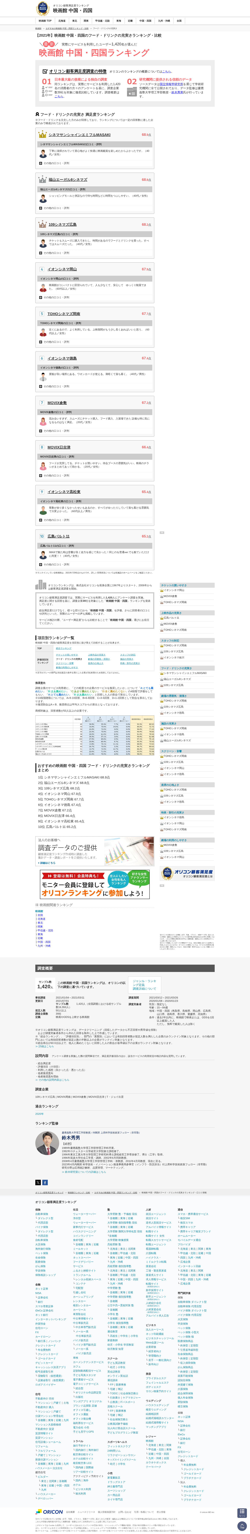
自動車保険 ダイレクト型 (192, 1301)
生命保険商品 (185, 1354)
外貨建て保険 (185, 1384)
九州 (66, 1420)
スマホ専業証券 (44, 1306)
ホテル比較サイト (83, 1458)
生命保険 (40, 1257)
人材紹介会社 (153, 1304)
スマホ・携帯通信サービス (193, 1214)
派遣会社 (151, 1266)
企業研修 (151, 1346)
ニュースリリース (86, 1512)
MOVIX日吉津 (59, 447)
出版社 (79, 1396)
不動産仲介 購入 (44, 1407)
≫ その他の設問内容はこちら (52, 1079)
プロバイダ (184, 1244)
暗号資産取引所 (44, 1371)
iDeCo (181, 1434)
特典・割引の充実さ (130, 663)
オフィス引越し (82, 1409)
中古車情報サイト (83, 1318)
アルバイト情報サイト (158, 1227)
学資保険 (40, 1270)
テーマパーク (153, 1466)
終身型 (184, 1345)
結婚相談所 (152, 1413)
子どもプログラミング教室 (122, 1432)
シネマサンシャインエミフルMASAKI (80, 135)
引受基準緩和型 (189, 1349)
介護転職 (151, 1253)
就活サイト (152, 1218)
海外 (85, 1480)
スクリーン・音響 (65, 663)
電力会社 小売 (81, 1427)
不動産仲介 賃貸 (44, 1428)
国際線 (90, 1467)
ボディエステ (153, 1387)
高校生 (114, 1335)
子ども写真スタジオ (84, 1375)
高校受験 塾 (114, 1244)
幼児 (112, 1367)
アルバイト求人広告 (157, 1315)
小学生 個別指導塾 (118, 1322)
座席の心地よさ (95, 663)
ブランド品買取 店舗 (85, 1405)
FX (37, 1332)
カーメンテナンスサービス (88, 1362)
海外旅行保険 (43, 1248)
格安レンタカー (82, 1305)
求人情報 (161, 1512)
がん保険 (40, 1266)
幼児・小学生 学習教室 (120, 1344)
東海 (40, 934)
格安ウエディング (156, 1409)
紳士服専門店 (115, 1486)
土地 (66, 1402)
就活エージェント (156, 1214)
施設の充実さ (126, 659)
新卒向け (153, 1364)
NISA (38, 1293)
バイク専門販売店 (86, 1344)
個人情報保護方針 (106, 1512)
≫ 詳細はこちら (44, 1046)
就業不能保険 (185, 1375)
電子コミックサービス (86, 1383)
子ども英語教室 (116, 1362)
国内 (78, 1480)
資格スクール (115, 1406)
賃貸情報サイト (44, 1433)
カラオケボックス (156, 1462)
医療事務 (121, 1384)
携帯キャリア (188, 1227)
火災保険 (40, 1244)
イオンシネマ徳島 (62, 358)
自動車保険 (41, 1214)
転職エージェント (156, 1244)
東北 (40, 922)
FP (111, 1384)
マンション (44, 1402)
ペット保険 (41, 1253)
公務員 (114, 1402)
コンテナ (81, 1283)
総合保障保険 (185, 1393)
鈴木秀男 (177, 92)
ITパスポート (127, 1402)
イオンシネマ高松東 (64, 492)
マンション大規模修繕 (48, 1424)
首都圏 (42, 1420)
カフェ (77, 1366)
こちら (166, 71)
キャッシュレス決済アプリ (50, 1367)
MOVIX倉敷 (57, 403)
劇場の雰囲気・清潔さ (99, 659)
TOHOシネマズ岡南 (64, 314)
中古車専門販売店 (86, 1327)
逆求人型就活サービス (158, 1222)
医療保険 (40, 1261)
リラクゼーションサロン (121, 1455)
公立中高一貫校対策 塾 (120, 1305)
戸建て (57, 1402)
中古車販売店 (80, 1322)
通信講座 (112, 1380)
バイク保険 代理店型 (190, 1314)
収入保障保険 (188, 1362)
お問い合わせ (124, 1512)
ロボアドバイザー (45, 1384)
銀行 (40, 1301)
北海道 (41, 918)
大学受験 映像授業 (118, 1240)
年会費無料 (44, 1349)
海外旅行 (93, 1450)
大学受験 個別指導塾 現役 (122, 1222)
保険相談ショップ (45, 1274)
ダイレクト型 (45, 1218)
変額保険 (183, 1402)
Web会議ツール (155, 1342)
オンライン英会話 (117, 1375)
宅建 (112, 1389)
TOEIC (114, 1393)
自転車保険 (41, 1240)
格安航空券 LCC (82, 1463)
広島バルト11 (59, 536)
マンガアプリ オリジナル (87, 1401)
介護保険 (183, 1389)
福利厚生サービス (83, 1423)
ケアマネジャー (132, 1397)
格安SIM (185, 1218)
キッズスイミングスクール (121, 1459)
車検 (75, 1357)
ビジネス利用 (83, 1489)
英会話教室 (113, 1371)
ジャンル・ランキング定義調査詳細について (144, 984)
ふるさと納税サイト (84, 1270)
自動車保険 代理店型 (190, 1306)
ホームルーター (187, 1235)
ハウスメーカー (47, 1494)
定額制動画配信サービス (87, 1370)
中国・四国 (44, 941)
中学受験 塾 (114, 1287)
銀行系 (42, 1341)
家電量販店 (113, 1477)
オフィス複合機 (82, 1418)
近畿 (40, 938)
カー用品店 (113, 1495)
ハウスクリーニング (84, 1231)
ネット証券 (41, 1288)
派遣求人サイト (155, 1274)
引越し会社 (79, 1292)
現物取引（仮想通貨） (51, 1375)
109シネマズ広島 (63, 224)
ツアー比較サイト (83, 1471)
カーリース (79, 1309)
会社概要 (70, 1512)
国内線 (79, 1467)
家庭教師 (112, 1340)
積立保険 (183, 1406)
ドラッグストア (116, 1482)
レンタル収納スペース (88, 1279)
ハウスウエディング (157, 1405)
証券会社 (43, 1297)
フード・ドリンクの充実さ (176, 668)
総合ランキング (63, 648)
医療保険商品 (185, 1341)
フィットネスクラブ (118, 1446)
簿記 (120, 1389)
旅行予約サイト (82, 1445)
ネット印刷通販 (155, 1333)
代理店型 (43, 1222)
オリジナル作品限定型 (88, 1392)
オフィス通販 (80, 1414)
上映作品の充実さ (97, 655)
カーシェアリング (83, 1296)
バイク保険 (41, 1227)
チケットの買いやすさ (67, 655)
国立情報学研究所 (171, 84)
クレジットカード (45, 1345)
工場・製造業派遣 (156, 1270)
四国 (182, 1257)
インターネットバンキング (50, 1319)
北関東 (53, 1481)
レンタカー (79, 1301)
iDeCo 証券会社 (44, 1310)
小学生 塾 (112, 1314)
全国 (40, 915)
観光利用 (81, 1493)
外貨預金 (40, 1323)
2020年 (39, 1113)
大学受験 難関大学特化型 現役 (124, 1231)
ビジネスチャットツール (160, 1338)
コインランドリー (83, 1235)
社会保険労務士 (129, 1393)
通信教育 (112, 1331)
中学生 (124, 1335)
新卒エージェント (156, 1297)
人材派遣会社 (153, 1310)
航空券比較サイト (83, 1454)
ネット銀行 (41, 1314)
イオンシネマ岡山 (62, 269)
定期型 (194, 1345)
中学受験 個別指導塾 (119, 1296)
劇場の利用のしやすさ (67, 667)
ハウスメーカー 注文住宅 (48, 1468)
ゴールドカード (47, 1358)
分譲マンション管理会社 (49, 1415)
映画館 (39, 911)
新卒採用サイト (155, 1291)
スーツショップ (116, 1490)
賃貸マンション (44, 1437)
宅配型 (79, 1287)
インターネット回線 (189, 1266)
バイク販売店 (80, 1340)
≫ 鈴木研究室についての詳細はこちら (84, 1171)
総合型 (79, 1388)
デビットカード (44, 1362)
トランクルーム (82, 1274)
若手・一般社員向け (159, 1360)
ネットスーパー (82, 1257)
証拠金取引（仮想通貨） (52, 1380)
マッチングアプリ (156, 1426)
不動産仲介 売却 (44, 1398)
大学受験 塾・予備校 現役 (122, 1214)
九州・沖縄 (44, 945)
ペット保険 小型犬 (188, 1332)
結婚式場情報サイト (157, 1422)
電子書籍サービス (83, 1379)
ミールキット (80, 1248)
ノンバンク (54, 1341)
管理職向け (154, 1355)
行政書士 (115, 1397)
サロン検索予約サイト (158, 1391)
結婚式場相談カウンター (160, 1418)
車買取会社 (79, 1314)
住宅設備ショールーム (48, 1441)
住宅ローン (41, 1328)
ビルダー (43, 1476)
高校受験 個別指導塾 (119, 1266)
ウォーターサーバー (84, 1214)
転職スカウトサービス (158, 1240)
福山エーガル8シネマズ (68, 180)
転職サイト (152, 1231)
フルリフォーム (47, 1450)
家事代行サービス (83, 1227)
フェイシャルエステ (157, 1382)
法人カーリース (155, 1329)
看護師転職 (152, 1248)
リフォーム (41, 1446)
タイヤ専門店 (115, 1499)
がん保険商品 (185, 1367)
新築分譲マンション (46, 1459)
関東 (40, 926)
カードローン (43, 1336)
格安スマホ (186, 1222)
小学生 (134, 1335)
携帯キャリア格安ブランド (195, 1231)
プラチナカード (193, 1478)
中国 (208, 1253)
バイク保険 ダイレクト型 (192, 1310)
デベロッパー (45, 1498)
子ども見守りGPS (83, 1431)
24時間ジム (114, 1450)
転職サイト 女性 (155, 1235)
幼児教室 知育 (115, 1348)
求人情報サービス (156, 1279)
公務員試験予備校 (117, 1423)
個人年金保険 (185, 1397)
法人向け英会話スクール (121, 1428)
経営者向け (154, 1351)
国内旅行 (81, 1450)
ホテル (77, 1484)
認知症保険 (184, 1380)
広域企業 (185, 1261)
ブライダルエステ (156, 1378)
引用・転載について (144, 1512)
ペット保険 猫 (186, 1336)
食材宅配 (78, 1240)
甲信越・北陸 (45, 930)
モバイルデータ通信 (189, 1240)
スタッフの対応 (128, 655)
